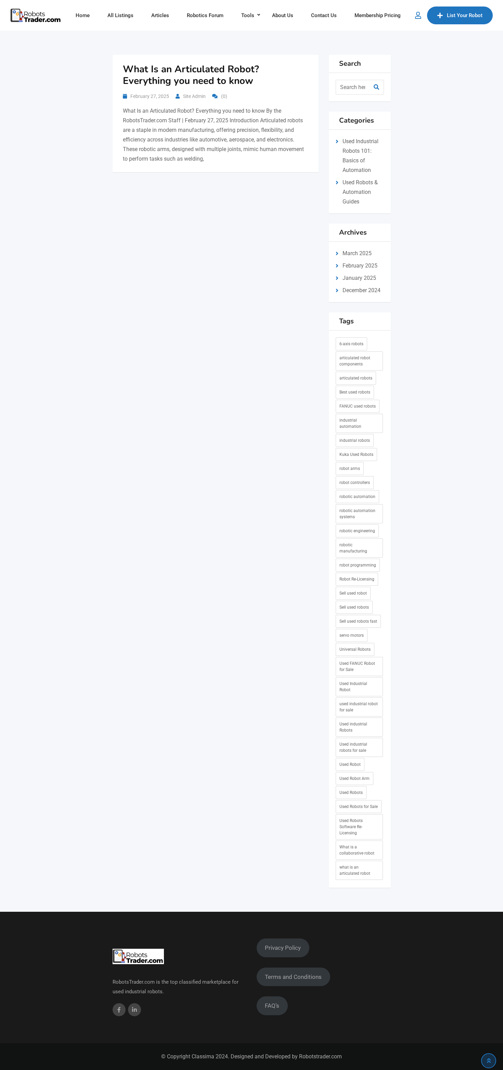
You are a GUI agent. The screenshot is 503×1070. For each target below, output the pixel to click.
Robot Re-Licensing (356, 579)
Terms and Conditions (293, 976)
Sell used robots (354, 607)
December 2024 (362, 290)
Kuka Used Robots (356, 454)
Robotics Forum (205, 15)
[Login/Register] (418, 15)
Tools (247, 15)
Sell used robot (353, 593)
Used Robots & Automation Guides (360, 192)
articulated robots (355, 378)
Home (83, 15)
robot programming (357, 565)
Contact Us (324, 15)
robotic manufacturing (353, 548)
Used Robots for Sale (358, 806)
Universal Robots (355, 649)
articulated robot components (354, 361)
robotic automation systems (357, 513)
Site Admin (194, 96)
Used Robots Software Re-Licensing (351, 826)
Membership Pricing (377, 15)
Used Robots (351, 792)
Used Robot (350, 764)
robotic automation (357, 496)
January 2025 (359, 278)
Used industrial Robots (353, 727)
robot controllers (354, 482)
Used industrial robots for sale (353, 747)
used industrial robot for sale (358, 706)
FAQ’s (272, 1005)
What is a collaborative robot (356, 850)
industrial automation (350, 423)
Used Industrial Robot (353, 686)
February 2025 (360, 265)
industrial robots (354, 440)
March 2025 (357, 253)
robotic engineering (357, 530)
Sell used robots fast (358, 621)
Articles (160, 15)
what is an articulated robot (354, 870)
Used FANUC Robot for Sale (357, 666)
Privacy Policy (283, 947)
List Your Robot (464, 15)
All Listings (120, 15)
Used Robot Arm (354, 778)
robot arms (349, 468)
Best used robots (354, 392)
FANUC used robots (357, 406)
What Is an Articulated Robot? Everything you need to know (191, 75)
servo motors (351, 635)
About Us (282, 15)
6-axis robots (351, 343)
